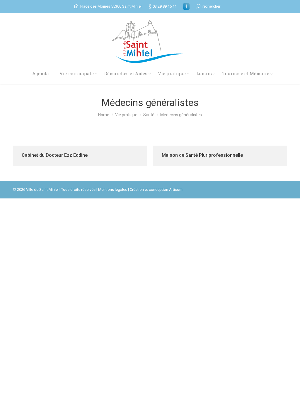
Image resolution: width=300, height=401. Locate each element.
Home (103, 114)
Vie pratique (126, 114)
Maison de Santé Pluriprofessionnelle (202, 155)
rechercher (211, 6)
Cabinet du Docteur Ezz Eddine (55, 155)
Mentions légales (112, 189)
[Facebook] (186, 6)
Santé (148, 114)
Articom (176, 189)
